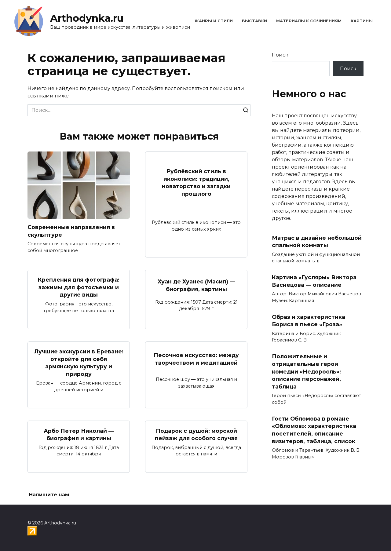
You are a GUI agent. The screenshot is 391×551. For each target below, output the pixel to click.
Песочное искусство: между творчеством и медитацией (196, 359)
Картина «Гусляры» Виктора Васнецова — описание (314, 281)
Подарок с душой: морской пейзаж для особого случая (196, 434)
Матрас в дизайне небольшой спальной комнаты (317, 242)
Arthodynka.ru (86, 18)
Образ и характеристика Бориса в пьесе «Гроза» (308, 321)
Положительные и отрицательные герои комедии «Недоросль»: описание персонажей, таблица (306, 371)
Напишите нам (49, 495)
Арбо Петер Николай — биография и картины (79, 434)
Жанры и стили (214, 21)
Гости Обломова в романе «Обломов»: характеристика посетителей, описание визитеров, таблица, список (314, 429)
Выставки (254, 21)
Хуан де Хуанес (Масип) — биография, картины (196, 285)
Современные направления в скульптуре (71, 231)
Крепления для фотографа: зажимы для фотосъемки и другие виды (78, 287)
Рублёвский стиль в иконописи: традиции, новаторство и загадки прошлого (196, 182)
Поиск (280, 55)
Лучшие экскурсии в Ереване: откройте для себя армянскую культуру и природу (78, 362)
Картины (362, 21)
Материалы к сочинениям (309, 21)
